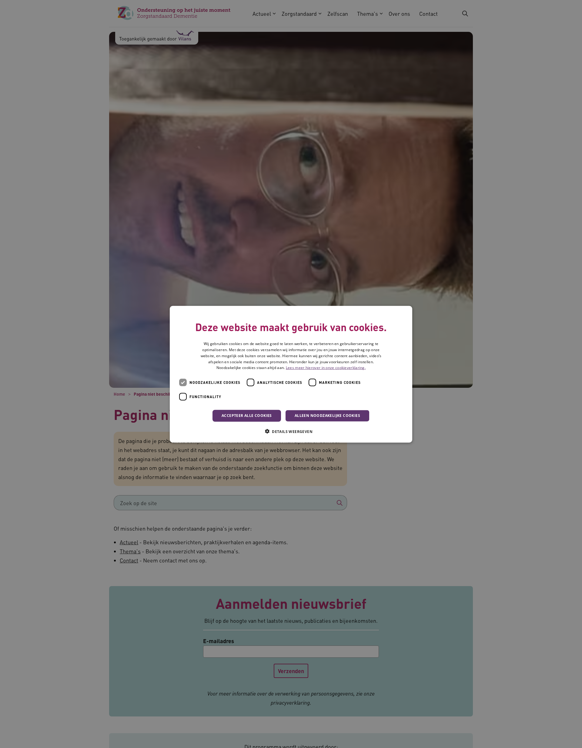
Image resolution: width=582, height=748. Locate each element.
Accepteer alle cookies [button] (247, 415)
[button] (291, 431)
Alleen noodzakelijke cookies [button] (327, 415)
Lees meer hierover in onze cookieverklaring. (326, 367)
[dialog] (291, 374)
